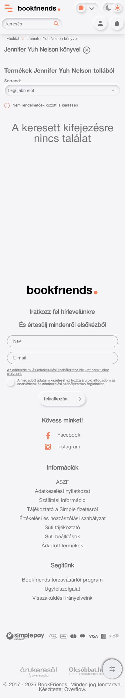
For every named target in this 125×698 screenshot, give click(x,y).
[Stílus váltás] (81, 7)
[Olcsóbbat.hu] (86, 671)
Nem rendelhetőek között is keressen (44, 105)
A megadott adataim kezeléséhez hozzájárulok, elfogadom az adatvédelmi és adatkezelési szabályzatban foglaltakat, (66, 382)
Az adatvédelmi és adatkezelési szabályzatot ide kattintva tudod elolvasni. (58, 372)
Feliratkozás (55, 398)
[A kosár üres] (116, 23)
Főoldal (12, 38)
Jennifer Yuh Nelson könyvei (53, 38)
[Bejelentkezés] (100, 23)
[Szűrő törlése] (86, 50)
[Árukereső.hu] (38, 670)
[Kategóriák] (112, 669)
